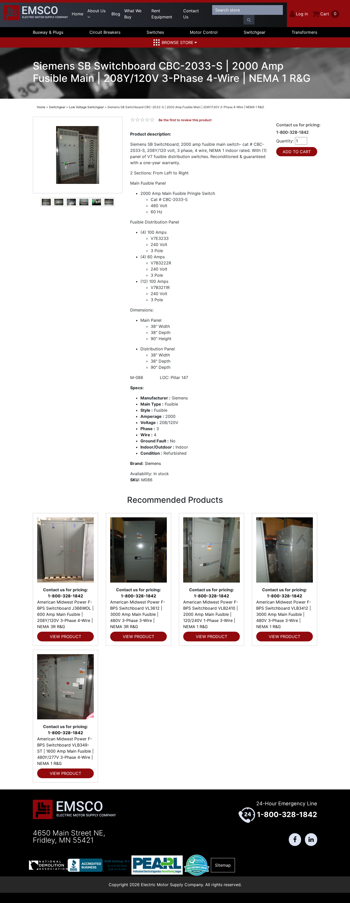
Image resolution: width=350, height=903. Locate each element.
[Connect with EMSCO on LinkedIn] (311, 839)
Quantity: (285, 140)
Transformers (304, 32)
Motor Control (204, 32)
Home (77, 13)
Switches (155, 32)
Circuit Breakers (104, 32)
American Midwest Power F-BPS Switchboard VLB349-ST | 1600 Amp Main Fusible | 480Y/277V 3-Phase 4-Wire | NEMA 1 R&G (65, 751)
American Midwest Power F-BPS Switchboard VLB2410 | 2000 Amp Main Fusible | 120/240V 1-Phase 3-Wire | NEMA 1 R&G (210, 614)
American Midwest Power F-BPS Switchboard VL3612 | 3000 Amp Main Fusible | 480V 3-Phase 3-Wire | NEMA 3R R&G (137, 614)
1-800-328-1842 (292, 132)
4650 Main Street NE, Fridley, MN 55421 (69, 836)
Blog (115, 13)
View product (65, 636)
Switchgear (254, 32)
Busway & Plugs (48, 32)
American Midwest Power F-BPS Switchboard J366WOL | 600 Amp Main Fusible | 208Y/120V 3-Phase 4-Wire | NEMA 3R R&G (65, 614)
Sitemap (223, 865)
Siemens (153, 463)
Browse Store (177, 42)
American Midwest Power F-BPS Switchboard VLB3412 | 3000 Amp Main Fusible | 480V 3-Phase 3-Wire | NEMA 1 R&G (283, 614)
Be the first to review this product (185, 120)
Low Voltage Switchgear (86, 107)
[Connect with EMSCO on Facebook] (295, 839)
